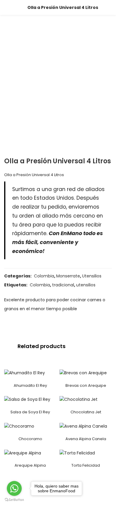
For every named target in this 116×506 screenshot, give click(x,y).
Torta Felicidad (85, 465)
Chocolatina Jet (85, 412)
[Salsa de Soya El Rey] (27, 399)
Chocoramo (30, 439)
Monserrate (68, 276)
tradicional (63, 285)
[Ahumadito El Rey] (24, 373)
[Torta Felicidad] (77, 453)
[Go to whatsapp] (14, 488)
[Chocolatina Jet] (78, 399)
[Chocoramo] (19, 426)
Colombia (44, 276)
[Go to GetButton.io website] (14, 500)
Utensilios (91, 276)
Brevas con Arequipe (85, 385)
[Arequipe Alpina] (22, 453)
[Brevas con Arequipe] (83, 373)
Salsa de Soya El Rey (30, 412)
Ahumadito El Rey (30, 385)
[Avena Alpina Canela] (83, 426)
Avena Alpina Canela (85, 439)
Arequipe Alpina (30, 465)
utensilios (85, 285)
